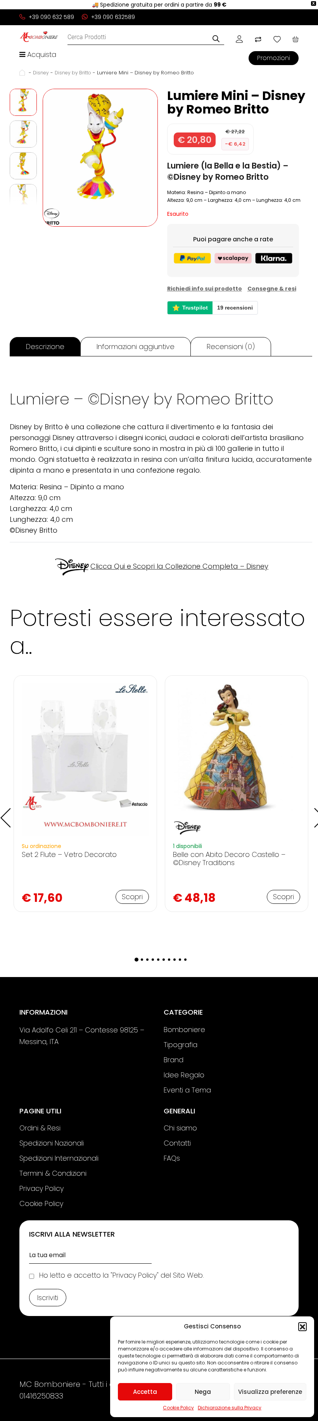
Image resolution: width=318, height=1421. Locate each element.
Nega (203, 1392)
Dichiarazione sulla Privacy (229, 1407)
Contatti (177, 1143)
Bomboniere (184, 1029)
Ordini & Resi (39, 1128)
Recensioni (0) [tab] (231, 346)
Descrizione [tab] (45, 346)
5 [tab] (158, 959)
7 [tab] (169, 959)
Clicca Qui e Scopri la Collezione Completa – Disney (179, 566)
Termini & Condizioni (52, 1173)
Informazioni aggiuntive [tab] (136, 346)
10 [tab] (185, 959)
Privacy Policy (41, 1188)
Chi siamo (180, 1128)
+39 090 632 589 (50, 17)
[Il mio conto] (239, 39)
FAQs (172, 1158)
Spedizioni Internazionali (59, 1158)
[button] (302, 1326)
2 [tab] (142, 959)
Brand (173, 1060)
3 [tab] (147, 959)
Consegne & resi (271, 288)
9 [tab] (180, 959)
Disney (41, 72)
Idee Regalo (184, 1075)
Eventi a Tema (187, 1090)
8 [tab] (174, 959)
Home (23, 72)
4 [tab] (153, 959)
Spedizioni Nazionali (51, 1143)
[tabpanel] (85, 793)
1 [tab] (136, 960)
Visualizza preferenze (270, 1392)
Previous (4, 812)
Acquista (40, 54)
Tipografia (180, 1044)
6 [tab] (163, 959)
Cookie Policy (178, 1407)
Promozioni (273, 57)
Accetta (145, 1392)
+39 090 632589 (112, 17)
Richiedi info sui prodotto (204, 288)
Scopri (132, 896)
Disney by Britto (73, 72)
